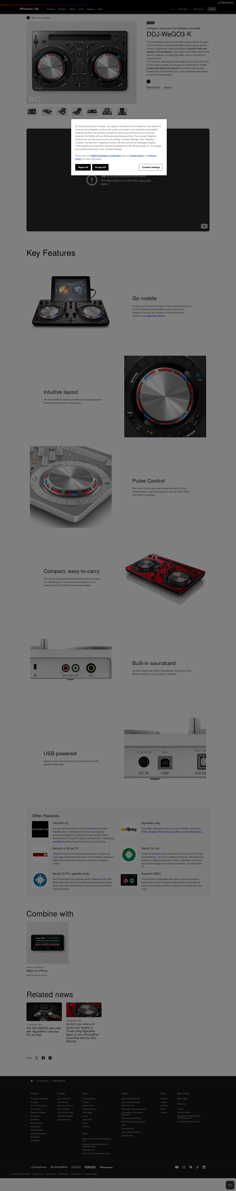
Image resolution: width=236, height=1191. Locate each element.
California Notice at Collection (105, 155)
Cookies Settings (151, 167)
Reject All (83, 167)
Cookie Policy (137, 155)
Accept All (100, 167)
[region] (119, 147)
